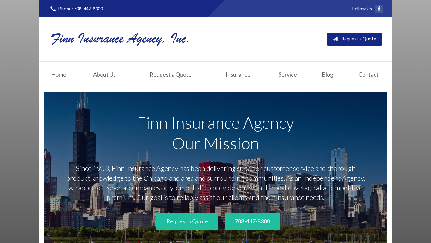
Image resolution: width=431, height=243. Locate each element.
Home (58, 74)
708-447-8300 (252, 221)
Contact (368, 74)
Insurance (238, 74)
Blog (327, 74)
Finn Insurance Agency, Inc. (120, 39)
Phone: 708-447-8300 (80, 8)
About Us (104, 74)
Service (288, 74)
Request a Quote (358, 38)
